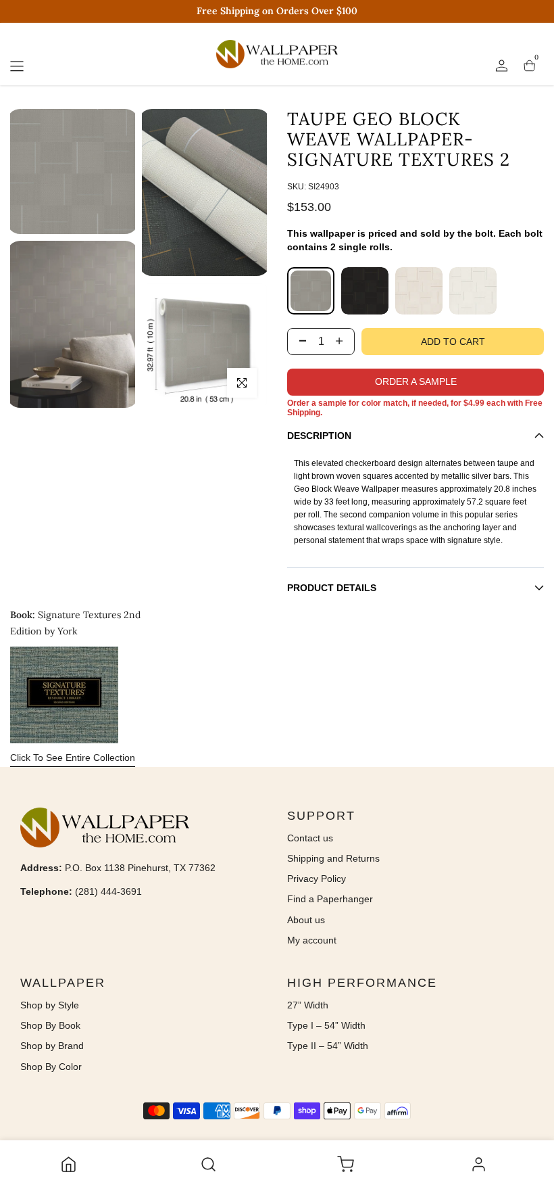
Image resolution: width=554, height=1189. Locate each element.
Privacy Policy (316, 878)
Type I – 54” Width (326, 1025)
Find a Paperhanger (330, 898)
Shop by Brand (52, 1045)
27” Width (307, 1005)
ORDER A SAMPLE (416, 381)
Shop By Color (51, 1066)
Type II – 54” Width (327, 1045)
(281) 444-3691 (108, 891)
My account (311, 940)
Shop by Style (49, 1005)
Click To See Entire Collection (72, 757)
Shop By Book (50, 1025)
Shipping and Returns (333, 858)
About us (306, 919)
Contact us (310, 838)
